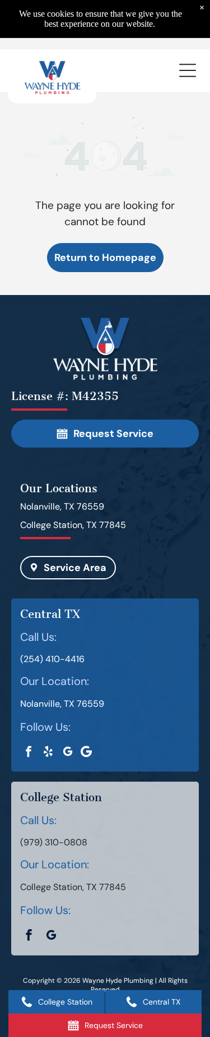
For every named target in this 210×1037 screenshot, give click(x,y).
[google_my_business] (67, 753)
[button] (187, 70)
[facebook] (28, 753)
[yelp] (48, 753)
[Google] (86, 752)
